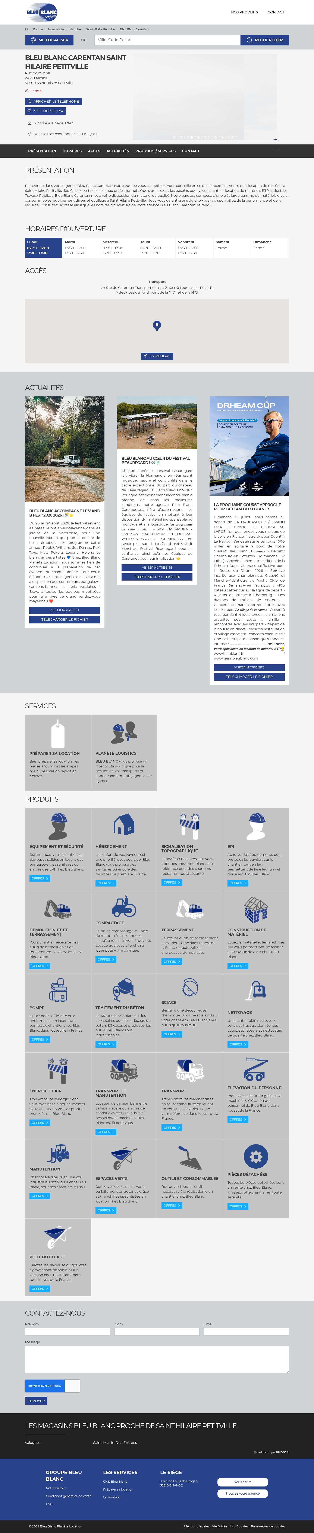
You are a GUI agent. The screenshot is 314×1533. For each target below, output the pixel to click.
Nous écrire (243, 1482)
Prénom (32, 1324)
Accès (94, 151)
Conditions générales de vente (68, 1496)
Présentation (42, 151)
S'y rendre (160, 356)
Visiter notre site (65, 610)
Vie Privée (219, 1526)
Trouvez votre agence (243, 1493)
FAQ (49, 1504)
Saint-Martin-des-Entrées (115, 1442)
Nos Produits (244, 12)
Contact (276, 12)
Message (32, 1342)
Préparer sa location (118, 1489)
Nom (118, 1324)
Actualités (118, 151)
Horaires (72, 151)
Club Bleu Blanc (115, 1481)
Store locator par (270, 1452)
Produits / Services (155, 151)
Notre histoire (56, 1488)
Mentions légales (196, 1526)
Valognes (33, 1442)
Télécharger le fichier (64, 619)
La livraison (111, 1497)
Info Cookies (239, 1526)
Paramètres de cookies (268, 1526)
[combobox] (167, 40)
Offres (38, 878)
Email (208, 1324)
